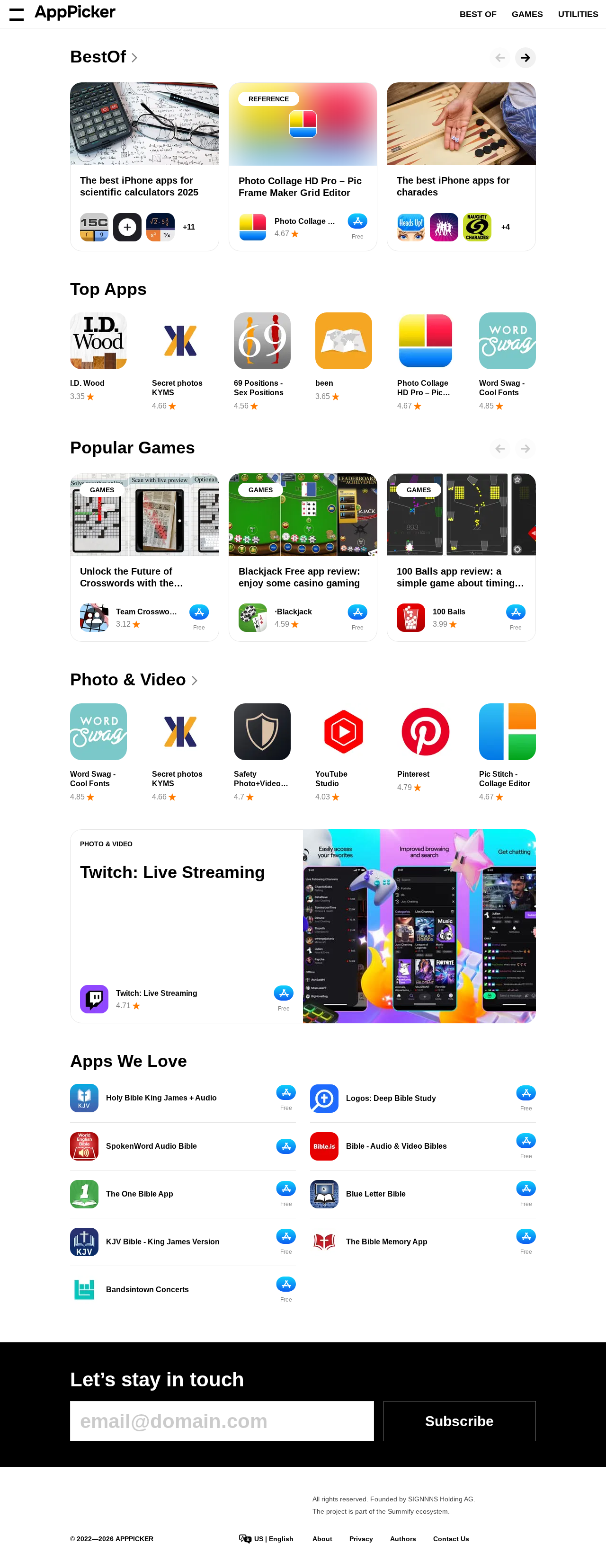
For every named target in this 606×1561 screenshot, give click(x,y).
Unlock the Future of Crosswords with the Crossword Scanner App (134, 583)
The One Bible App (139, 1194)
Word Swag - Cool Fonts (502, 388)
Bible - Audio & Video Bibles (396, 1146)
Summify (401, 1511)
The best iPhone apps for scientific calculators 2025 (139, 186)
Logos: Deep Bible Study (391, 1098)
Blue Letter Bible (376, 1194)
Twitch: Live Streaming (172, 872)
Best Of (478, 14)
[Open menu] (16, 14)
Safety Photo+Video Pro (257, 783)
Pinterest (413, 774)
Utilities (578, 14)
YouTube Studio (331, 779)
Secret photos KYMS (177, 388)
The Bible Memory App (387, 1242)
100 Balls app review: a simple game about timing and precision (456, 583)
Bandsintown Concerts (147, 1290)
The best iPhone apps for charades (453, 186)
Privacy (361, 1539)
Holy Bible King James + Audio (161, 1098)
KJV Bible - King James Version (163, 1242)
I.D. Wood (87, 383)
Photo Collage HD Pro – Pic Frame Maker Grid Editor (300, 187)
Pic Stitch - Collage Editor (504, 779)
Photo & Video (128, 679)
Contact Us (451, 1539)
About (322, 1539)
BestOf (98, 56)
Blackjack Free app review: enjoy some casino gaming (299, 577)
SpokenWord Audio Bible (151, 1146)
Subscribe (459, 1421)
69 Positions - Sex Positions (259, 388)
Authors (403, 1539)
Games (527, 14)
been (324, 383)
